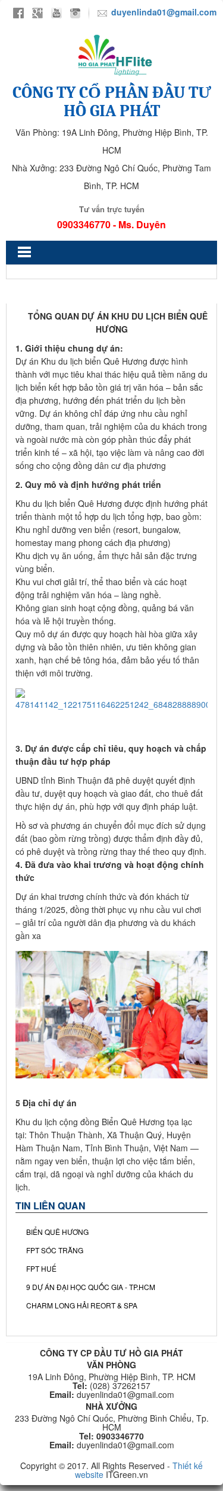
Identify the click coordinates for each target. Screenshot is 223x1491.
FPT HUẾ (41, 1268)
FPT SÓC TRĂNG (54, 1250)
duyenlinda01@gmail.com (163, 12)
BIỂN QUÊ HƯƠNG (57, 1232)
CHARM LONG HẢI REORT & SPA (81, 1305)
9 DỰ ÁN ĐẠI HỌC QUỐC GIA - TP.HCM (90, 1287)
